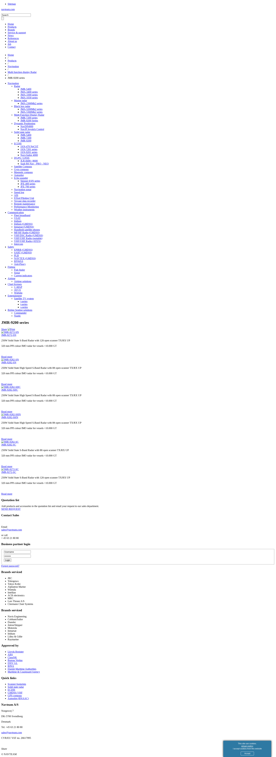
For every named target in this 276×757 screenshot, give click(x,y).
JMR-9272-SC (8, 472)
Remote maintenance (24, 203)
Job (9, 44)
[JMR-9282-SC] (10, 442)
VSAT (17, 218)
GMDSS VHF (15, 692)
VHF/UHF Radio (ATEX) (27, 241)
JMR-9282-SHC (9, 390)
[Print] (11, 329)
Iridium (17, 221)
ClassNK (12, 657)
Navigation (13, 66)
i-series (23, 301)
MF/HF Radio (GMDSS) (27, 232)
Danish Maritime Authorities (22, 669)
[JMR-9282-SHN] (11, 414)
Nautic (17, 315)
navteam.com (8, 9)
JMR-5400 (25, 89)
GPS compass (15, 695)
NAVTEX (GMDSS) (25, 258)
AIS (16, 195)
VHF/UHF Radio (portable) (28, 238)
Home (11, 24)
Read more (6, 356)
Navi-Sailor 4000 (29, 155)
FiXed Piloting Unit (24, 198)
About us (12, 41)
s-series (24, 307)
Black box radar (22, 106)
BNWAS (18, 261)
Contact (11, 47)
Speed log (19, 192)
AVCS (17, 290)
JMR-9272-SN (8, 335)
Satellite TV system (24, 298)
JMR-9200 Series (29, 120)
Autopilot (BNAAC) (18, 698)
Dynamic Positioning (24, 123)
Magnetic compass (23, 172)
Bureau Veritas (15, 660)
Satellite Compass (23, 166)
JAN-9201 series (28, 152)
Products (12, 27)
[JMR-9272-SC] (10, 469)
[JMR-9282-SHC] (11, 387)
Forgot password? (10, 566)
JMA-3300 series (29, 94)
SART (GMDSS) (23, 252)
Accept (247, 753)
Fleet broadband (22, 215)
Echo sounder (21, 178)
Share (4, 329)
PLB (16, 255)
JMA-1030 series (29, 97)
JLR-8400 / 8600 (29, 160)
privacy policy (247, 746)
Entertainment (15, 295)
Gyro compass (21, 169)
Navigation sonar (22, 189)
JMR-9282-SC (8, 444)
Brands (11, 29)
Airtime (11, 278)
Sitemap (12, 4)
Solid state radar (22, 132)
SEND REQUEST (11, 509)
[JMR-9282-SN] (10, 359)
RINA (11, 666)
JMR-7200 (25, 137)
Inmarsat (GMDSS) (24, 226)
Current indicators (23, 275)
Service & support (17, 32)
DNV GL (13, 663)
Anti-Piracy (20, 264)
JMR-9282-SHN (9, 417)
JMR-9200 (25, 140)
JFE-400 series (27, 183)
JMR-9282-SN (8, 362)
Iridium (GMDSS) (23, 224)
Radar (17, 86)
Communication (16, 212)
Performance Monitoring (26, 206)
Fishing (11, 267)
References (13, 38)
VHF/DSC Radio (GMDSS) (28, 235)
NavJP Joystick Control (32, 129)
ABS (10, 654)
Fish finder (19, 269)
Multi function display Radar (22, 72)
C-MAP (18, 287)
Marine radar (20, 100)
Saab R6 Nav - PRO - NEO (34, 163)
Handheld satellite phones (27, 229)
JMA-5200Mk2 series (31, 109)
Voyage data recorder (24, 201)
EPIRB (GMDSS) (23, 249)
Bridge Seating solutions (20, 310)
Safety (11, 247)
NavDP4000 (26, 126)
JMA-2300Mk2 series (31, 103)
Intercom (18, 244)
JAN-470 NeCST (29, 146)
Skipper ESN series (30, 181)
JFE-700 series (27, 186)
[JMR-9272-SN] (10, 332)
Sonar (17, 272)
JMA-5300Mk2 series (31, 112)
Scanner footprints (17, 684)
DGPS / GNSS (21, 158)
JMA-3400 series (29, 92)
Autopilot (19, 175)
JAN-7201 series (28, 149)
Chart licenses (15, 284)
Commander (20, 313)
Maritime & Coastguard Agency (24, 671)
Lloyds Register (16, 651)
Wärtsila (18, 292)
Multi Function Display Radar (29, 115)
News (11, 35)
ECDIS (18, 143)
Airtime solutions (22, 281)
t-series (23, 304)
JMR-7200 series (29, 117)
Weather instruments (24, 209)
